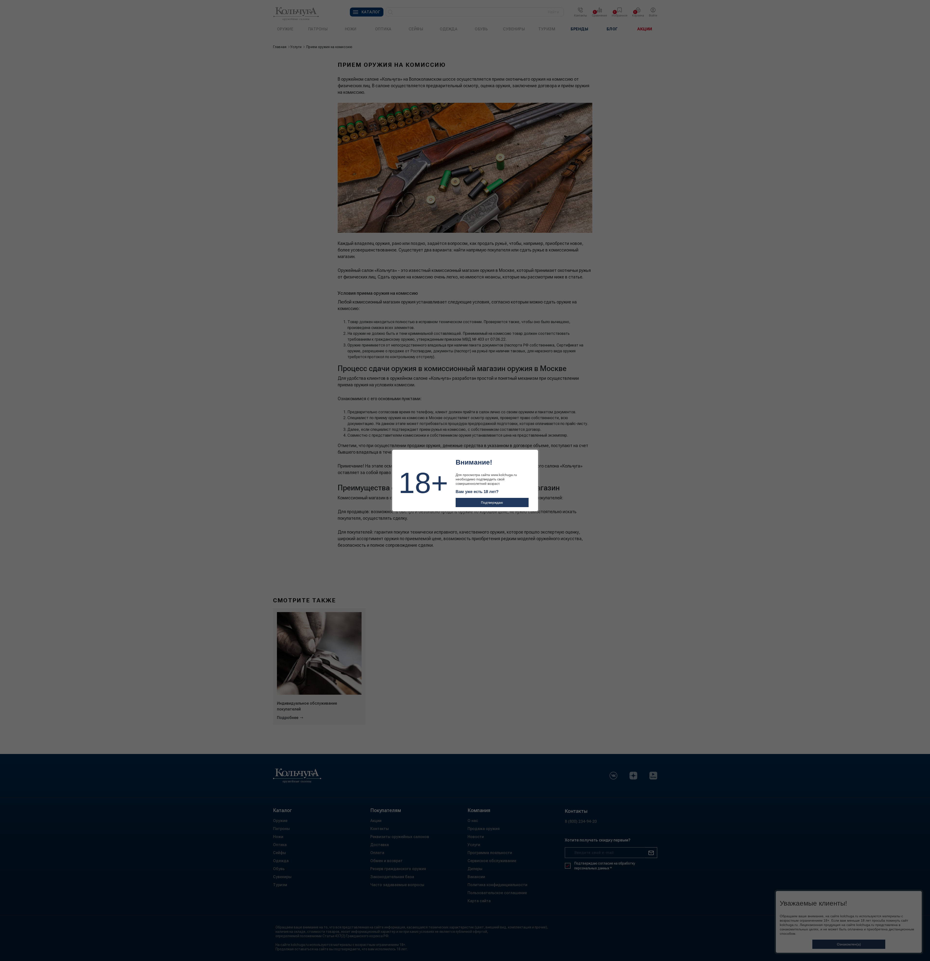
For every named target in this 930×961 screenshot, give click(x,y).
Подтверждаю (492, 502)
